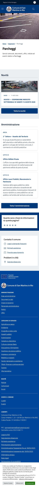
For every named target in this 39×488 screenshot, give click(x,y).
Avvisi (5, 95)
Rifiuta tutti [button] (19, 483)
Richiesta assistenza (8, 441)
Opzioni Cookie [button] (8, 483)
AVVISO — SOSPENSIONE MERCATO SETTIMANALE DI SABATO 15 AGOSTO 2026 (19, 100)
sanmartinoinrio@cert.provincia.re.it (17, 427)
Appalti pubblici (6, 334)
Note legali (5, 458)
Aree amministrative (8, 296)
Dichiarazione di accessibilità (11, 461)
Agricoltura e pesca (7, 324)
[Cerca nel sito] (33, 8)
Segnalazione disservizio (9, 438)
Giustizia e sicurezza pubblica (11, 351)
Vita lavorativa (6, 371)
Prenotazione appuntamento (11, 444)
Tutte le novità (19, 110)
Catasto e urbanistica (8, 341)
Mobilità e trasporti (7, 357)
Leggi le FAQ (5, 434)
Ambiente (4, 327)
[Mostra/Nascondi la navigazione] (2, 9)
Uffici (3, 312)
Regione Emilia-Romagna (9, 2)
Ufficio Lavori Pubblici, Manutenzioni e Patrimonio (17, 180)
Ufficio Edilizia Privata (11, 159)
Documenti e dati (7, 299)
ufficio (6, 155)
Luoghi (3, 400)
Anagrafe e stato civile (9, 331)
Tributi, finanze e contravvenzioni (12, 364)
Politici (3, 309)
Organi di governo (7, 302)
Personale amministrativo (10, 306)
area (5, 132)
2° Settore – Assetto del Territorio (15, 136)
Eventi (3, 404)
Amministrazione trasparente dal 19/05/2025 (17, 451)
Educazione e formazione (9, 347)
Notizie (3, 382)
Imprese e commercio (8, 354)
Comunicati (5, 386)
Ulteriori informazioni (26, 479)
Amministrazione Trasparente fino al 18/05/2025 (18, 448)
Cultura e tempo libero (9, 344)
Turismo (3, 367)
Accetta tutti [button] (30, 483)
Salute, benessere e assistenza (11, 361)
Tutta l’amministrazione (19, 205)
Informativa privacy (8, 454)
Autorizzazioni (6, 337)
